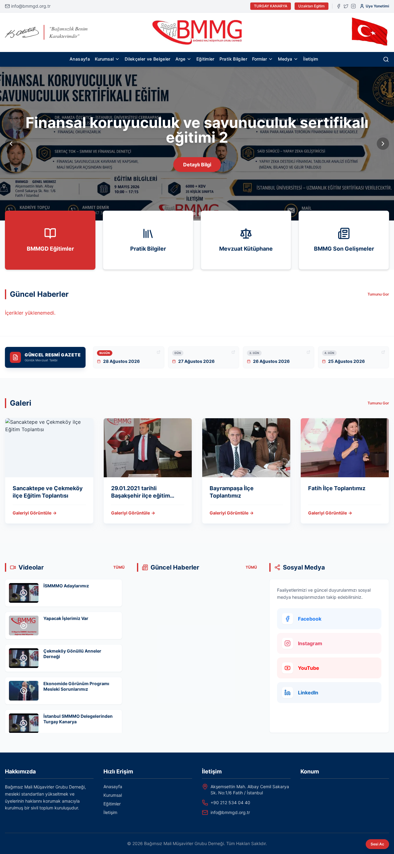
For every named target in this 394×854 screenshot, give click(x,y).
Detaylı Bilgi (197, 164)
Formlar (259, 59)
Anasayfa (80, 59)
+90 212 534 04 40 (230, 802)
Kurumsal (104, 59)
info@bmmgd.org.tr (30, 6)
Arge (180, 59)
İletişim (310, 59)
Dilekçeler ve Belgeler (148, 59)
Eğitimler (205, 59)
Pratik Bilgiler (233, 59)
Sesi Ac (377, 844)
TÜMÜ (119, 567)
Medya (285, 59)
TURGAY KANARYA (270, 6)
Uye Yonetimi (377, 6)
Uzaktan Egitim (311, 6)
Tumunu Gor (378, 294)
